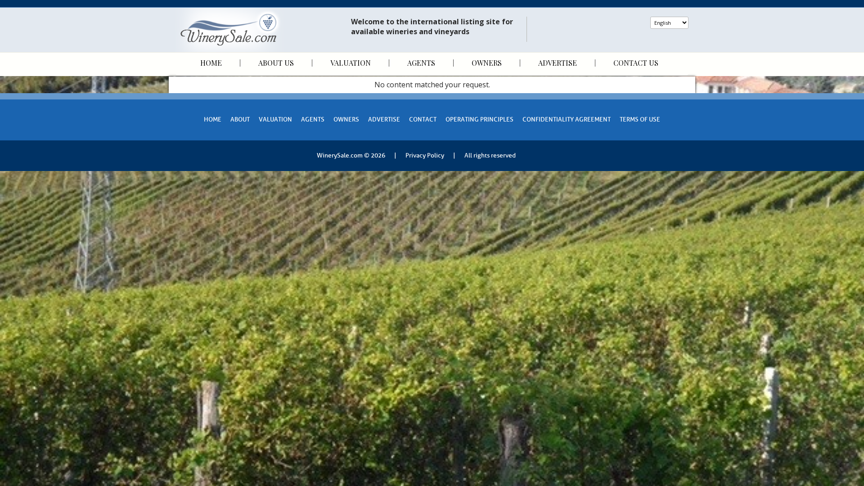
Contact (422, 119)
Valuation (350, 63)
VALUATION (275, 119)
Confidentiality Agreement (566, 119)
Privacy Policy (424, 155)
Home (211, 63)
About (240, 119)
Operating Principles (479, 119)
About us (276, 63)
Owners (487, 63)
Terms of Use (640, 119)
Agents (421, 63)
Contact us (635, 63)
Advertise (557, 63)
